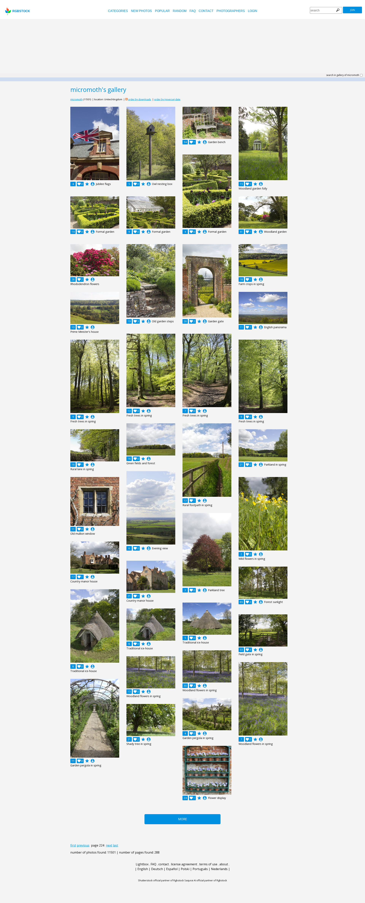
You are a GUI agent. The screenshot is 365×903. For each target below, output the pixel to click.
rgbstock (21, 11)
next (109, 845)
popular (162, 11)
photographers (231, 11)
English (142, 869)
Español (172, 869)
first (73, 845)
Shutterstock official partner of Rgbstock (161, 880)
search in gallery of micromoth (342, 75)
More (182, 819)
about (223, 864)
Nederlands (219, 869)
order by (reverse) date (167, 99)
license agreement (184, 864)
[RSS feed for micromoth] (126, 99)
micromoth (76, 99)
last (115, 845)
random (179, 11)
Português (200, 869)
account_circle (92, 184)
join (352, 10)
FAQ (193, 11)
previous (83, 845)
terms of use (208, 864)
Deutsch (157, 869)
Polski (185, 869)
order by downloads (139, 99)
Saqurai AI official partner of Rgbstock (205, 880)
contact (206, 11)
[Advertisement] (182, 47)
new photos (141, 11)
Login (252, 11)
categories (118, 11)
